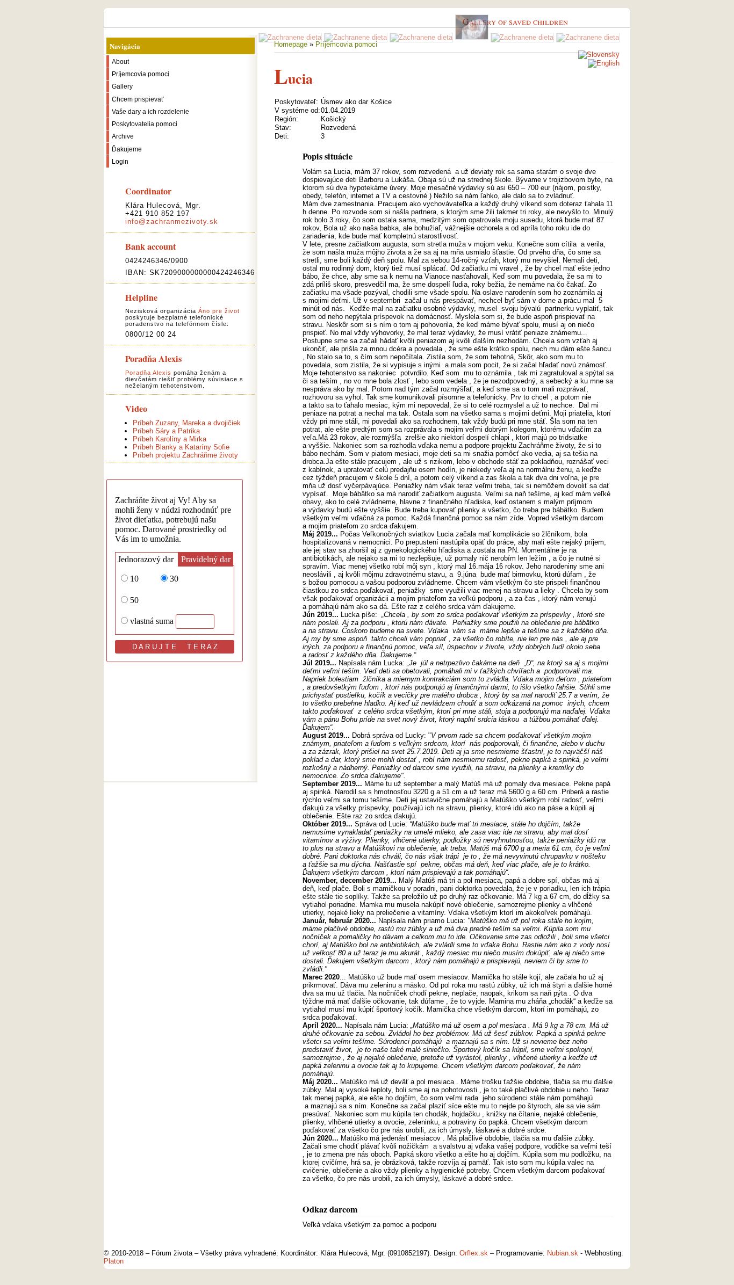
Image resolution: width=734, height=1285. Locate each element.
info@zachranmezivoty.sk (171, 221)
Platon (114, 1261)
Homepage (290, 44)
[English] (604, 63)
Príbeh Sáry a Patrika (166, 431)
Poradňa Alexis (148, 372)
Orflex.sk (473, 1253)
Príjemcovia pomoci (346, 44)
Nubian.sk (562, 1253)
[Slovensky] (599, 54)
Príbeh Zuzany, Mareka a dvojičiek (187, 423)
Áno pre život (219, 311)
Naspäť (285, 1242)
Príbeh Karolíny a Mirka (169, 439)
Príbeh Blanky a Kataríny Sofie (181, 447)
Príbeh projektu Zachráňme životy (185, 455)
